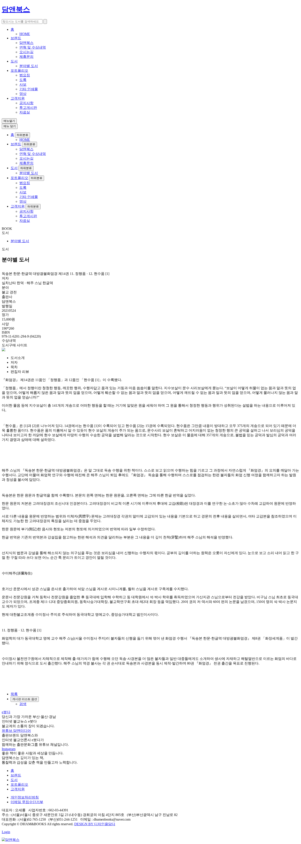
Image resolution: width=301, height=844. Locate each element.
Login (6, 832)
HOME (24, 34)
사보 (22, 84)
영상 (22, 94)
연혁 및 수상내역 (32, 47)
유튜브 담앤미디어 (16, 731)
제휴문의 (26, 57)
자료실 (24, 112)
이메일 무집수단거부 (27, 802)
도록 (22, 80)
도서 (14, 61)
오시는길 (26, 52)
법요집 (24, 75)
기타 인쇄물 (28, 89)
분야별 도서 (28, 66)
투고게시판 (28, 108)
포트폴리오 (19, 70)
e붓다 (6, 712)
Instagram (8, 749)
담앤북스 (26, 43)
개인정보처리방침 (25, 797)
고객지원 (18, 98)
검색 (22, 704)
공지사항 (26, 103)
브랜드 (16, 38)
